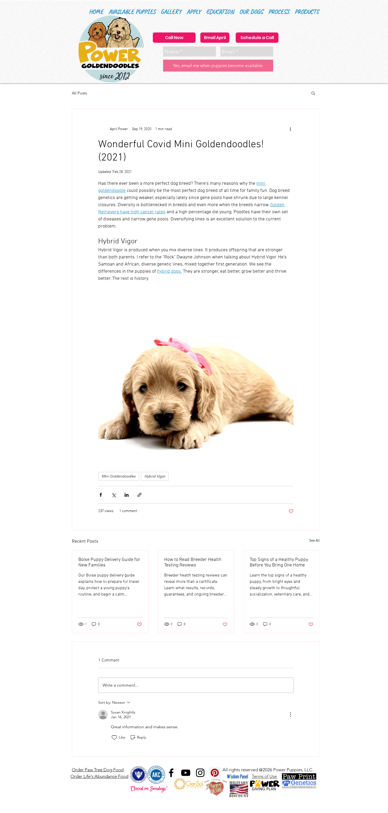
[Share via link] (139, 494)
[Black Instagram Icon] (200, 772)
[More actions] (290, 129)
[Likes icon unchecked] (114, 737)
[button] (220, 12)
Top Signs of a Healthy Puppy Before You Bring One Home (279, 562)
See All (314, 540)
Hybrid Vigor (154, 476)
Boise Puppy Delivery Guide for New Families (109, 562)
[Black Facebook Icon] (171, 772)
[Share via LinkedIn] (126, 494)
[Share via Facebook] (100, 494)
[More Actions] (290, 714)
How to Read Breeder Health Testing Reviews (192, 562)
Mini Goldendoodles (118, 476)
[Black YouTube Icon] (185, 772)
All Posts (79, 93)
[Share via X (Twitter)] (113, 494)
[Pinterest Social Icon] (214, 772)
